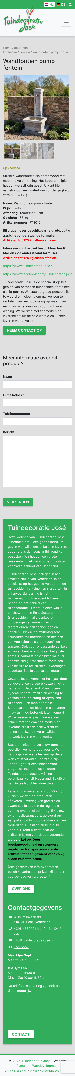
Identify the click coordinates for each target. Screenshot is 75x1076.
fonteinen (56, 661)
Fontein (25, 52)
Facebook (21, 947)
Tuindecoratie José (36, 1061)
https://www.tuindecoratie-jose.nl (28, 266)
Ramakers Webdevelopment (37, 1066)
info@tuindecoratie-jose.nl (33, 940)
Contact (21, 1034)
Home (7, 48)
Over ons (21, 889)
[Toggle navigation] (66, 23)
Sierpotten (16, 708)
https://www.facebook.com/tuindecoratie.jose (37, 274)
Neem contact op (24, 330)
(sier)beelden (18, 617)
